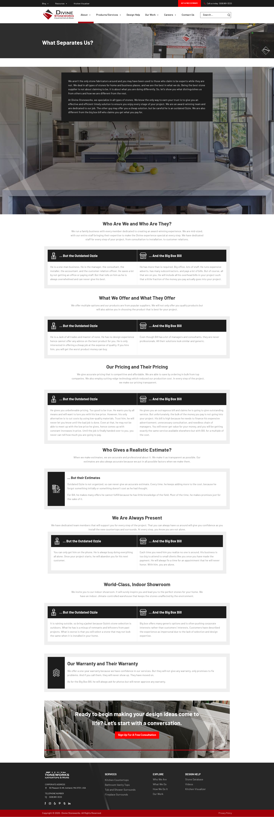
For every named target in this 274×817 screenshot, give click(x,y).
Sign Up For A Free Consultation (137, 735)
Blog (44, 4)
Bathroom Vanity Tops (117, 785)
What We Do (160, 784)
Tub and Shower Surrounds (120, 790)
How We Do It (160, 789)
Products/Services (107, 15)
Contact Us (188, 15)
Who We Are (160, 779)
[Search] (229, 15)
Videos (189, 784)
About (84, 15)
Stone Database (194, 779)
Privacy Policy (225, 813)
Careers (168, 15)
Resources (60, 4)
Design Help (133, 15)
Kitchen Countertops (117, 780)
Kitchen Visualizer (81, 4)
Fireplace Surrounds (116, 794)
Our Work (150, 15)
